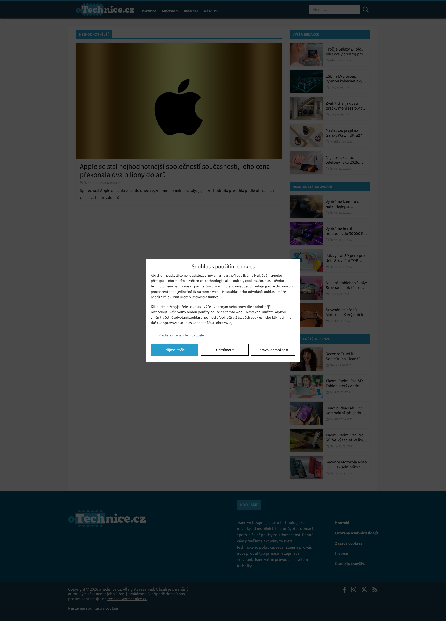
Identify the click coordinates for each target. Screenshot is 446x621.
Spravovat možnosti (273, 349)
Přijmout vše (175, 349)
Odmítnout (225, 349)
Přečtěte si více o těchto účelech (183, 335)
